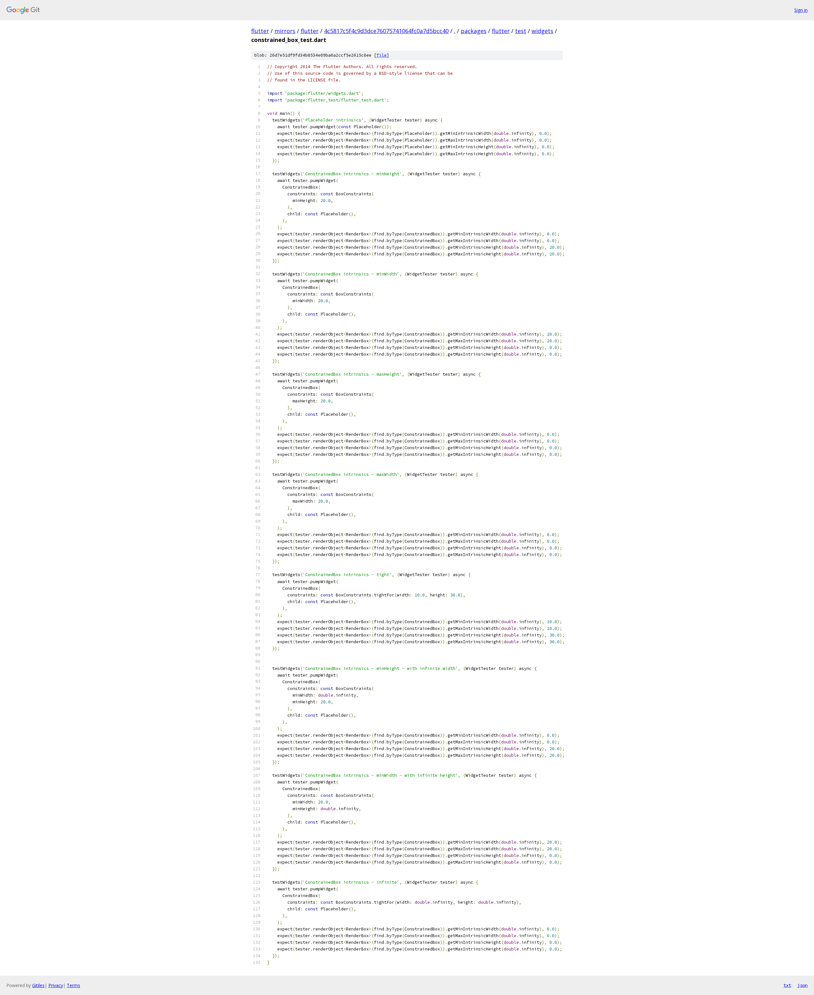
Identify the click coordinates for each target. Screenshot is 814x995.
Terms (73, 985)
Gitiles (38, 985)
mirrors (284, 31)
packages (473, 31)
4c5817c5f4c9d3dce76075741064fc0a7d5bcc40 (386, 31)
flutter (260, 31)
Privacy (55, 985)
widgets (542, 31)
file (381, 55)
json (802, 985)
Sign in (801, 10)
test (520, 31)
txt (787, 985)
